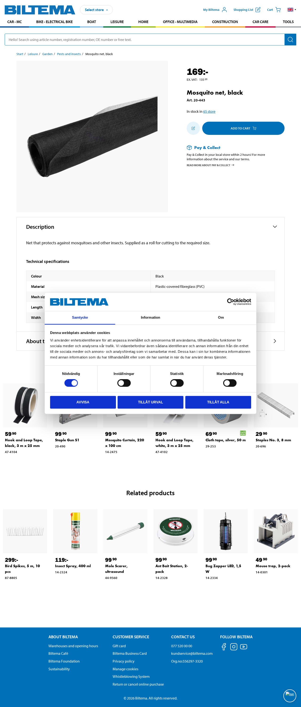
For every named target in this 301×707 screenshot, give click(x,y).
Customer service (131, 636)
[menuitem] (14, 22)
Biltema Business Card (130, 653)
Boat (91, 21)
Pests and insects (69, 54)
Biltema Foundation (64, 661)
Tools (288, 21)
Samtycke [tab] (80, 317)
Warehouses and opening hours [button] (73, 645)
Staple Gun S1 (67, 440)
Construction (225, 21)
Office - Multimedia (180, 21)
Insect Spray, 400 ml (73, 565)
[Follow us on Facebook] (224, 647)
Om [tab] (221, 317)
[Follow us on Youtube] (243, 649)
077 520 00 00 (181, 645)
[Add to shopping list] (193, 128)
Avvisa (82, 402)
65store (209, 111)
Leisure (117, 21)
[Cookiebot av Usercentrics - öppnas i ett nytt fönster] (230, 301)
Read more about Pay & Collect (208, 165)
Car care (260, 21)
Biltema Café (58, 653)
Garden (47, 54)
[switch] (124, 383)
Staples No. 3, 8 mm (273, 440)
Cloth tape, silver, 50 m (226, 440)
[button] (292, 9)
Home (143, 21)
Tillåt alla (218, 402)
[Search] (290, 39)
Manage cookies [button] (125, 669)
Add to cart (240, 128)
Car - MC (14, 21)
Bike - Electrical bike (54, 21)
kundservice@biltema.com (192, 653)
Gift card (119, 645)
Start (19, 54)
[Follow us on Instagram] (234, 647)
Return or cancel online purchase (138, 684)
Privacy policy (124, 661)
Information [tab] (150, 317)
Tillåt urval (150, 402)
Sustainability (59, 669)
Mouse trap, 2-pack (273, 565)
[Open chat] (290, 696)
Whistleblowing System (131, 676)
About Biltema (63, 636)
